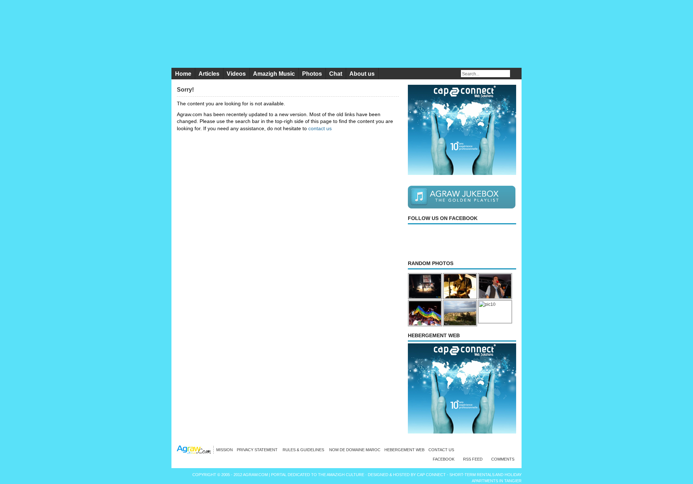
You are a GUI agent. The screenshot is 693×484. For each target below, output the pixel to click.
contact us (320, 128)
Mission (224, 450)
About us (362, 74)
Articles (209, 74)
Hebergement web (404, 450)
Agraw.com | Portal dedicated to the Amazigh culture (304, 474)
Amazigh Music (274, 74)
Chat (335, 74)
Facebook (443, 459)
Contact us (441, 450)
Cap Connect (432, 474)
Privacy (258, 450)
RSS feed (473, 459)
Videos (236, 74)
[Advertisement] (237, 182)
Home (183, 74)
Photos (312, 74)
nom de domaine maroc (354, 450)
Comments (502, 459)
